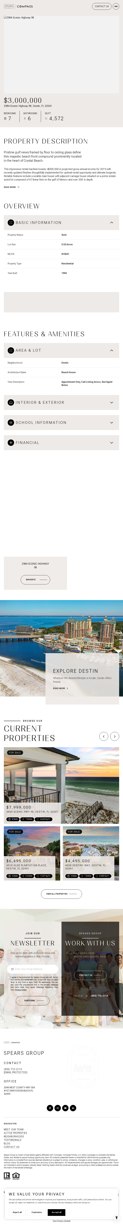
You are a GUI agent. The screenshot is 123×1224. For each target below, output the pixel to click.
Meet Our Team (14, 1129)
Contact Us (102, 6)
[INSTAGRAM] (57, 1108)
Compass (91, 1155)
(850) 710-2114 (99, 996)
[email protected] (104, 953)
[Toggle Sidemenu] (116, 6)
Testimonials (12, 1140)
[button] (90, 975)
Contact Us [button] (11, 1147)
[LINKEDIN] (73, 1108)
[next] (114, 736)
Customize (37, 1212)
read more (59, 688)
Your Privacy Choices (61, 1221)
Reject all (17, 1212)
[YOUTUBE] (65, 1108)
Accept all (56, 1212)
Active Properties (15, 1133)
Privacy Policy (20, 990)
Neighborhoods (14, 1136)
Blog (7, 1143)
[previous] (103, 736)
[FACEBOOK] (50, 1108)
